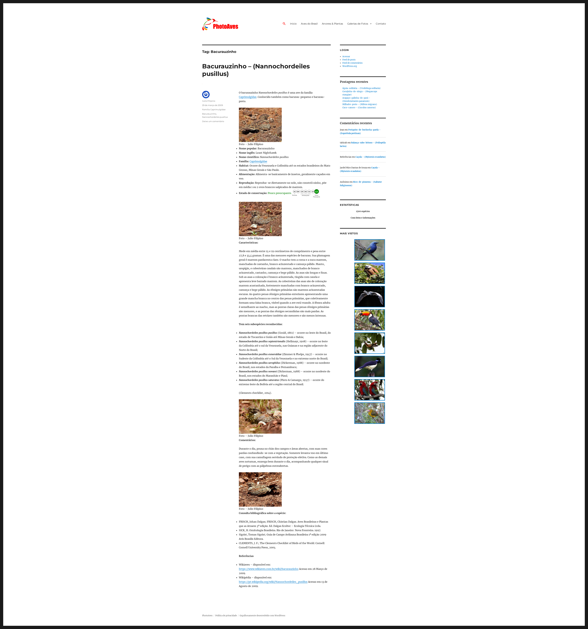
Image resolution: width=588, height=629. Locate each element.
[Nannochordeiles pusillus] (285, 125)
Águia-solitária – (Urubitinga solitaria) (361, 88)
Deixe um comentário (213, 121)
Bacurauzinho (209, 114)
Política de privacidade (226, 615)
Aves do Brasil (309, 23)
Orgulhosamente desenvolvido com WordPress (262, 615)
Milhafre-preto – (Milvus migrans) (359, 104)
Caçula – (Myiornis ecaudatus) (370, 157)
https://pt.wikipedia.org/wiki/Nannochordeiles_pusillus (273, 581)
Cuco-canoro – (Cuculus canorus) (359, 107)
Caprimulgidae (247, 96)
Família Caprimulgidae (214, 109)
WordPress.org (349, 66)
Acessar (346, 56)
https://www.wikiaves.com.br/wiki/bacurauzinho (268, 568)
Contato (381, 23)
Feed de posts (349, 59)
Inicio (293, 23)
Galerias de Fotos (357, 23)
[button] (284, 23)
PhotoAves (207, 615)
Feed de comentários (352, 63)
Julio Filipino (208, 101)
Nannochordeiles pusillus (215, 117)
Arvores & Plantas (332, 23)
